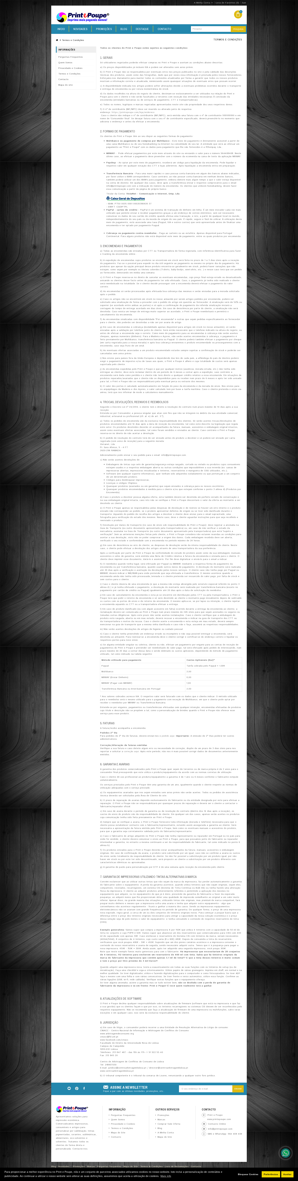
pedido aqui (168, 736)
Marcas (161, 1119)
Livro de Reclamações (177, 1166)
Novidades (80, 29)
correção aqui (131, 751)
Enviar (238, 1088)
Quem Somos (65, 62)
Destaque (142, 29)
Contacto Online (217, 1124)
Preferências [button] (271, 1174)
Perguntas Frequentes (70, 57)
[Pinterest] (77, 1088)
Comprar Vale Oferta (169, 1124)
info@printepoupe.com (220, 1128)
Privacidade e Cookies (70, 68)
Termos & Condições (151, 1166)
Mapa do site (65, 85)
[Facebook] (84, 1088)
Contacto (164, 29)
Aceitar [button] (287, 1174)
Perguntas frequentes (109, 1166)
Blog (123, 29)
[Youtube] (69, 1088)
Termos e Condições (73, 40)
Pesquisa (238, 29)
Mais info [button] (165, 1176)
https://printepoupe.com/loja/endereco (133, 112)
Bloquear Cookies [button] (248, 1174)
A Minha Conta (166, 1132)
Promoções (104, 29)
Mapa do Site (118, 1132)
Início (61, 29)
